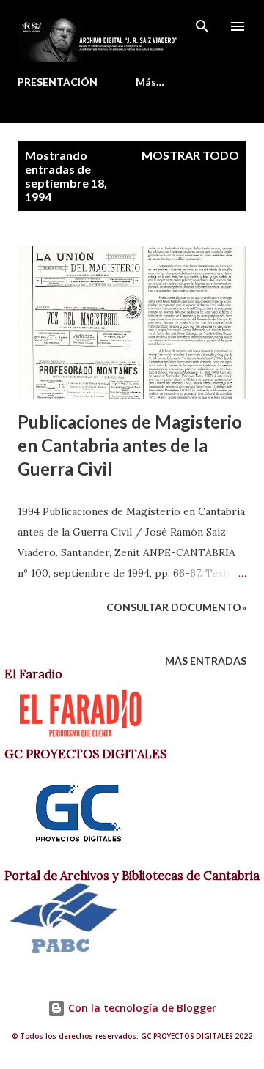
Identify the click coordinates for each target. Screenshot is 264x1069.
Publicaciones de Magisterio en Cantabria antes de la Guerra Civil (130, 445)
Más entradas (205, 660)
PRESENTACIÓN (58, 81)
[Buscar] (202, 26)
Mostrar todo (190, 155)
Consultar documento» (176, 607)
